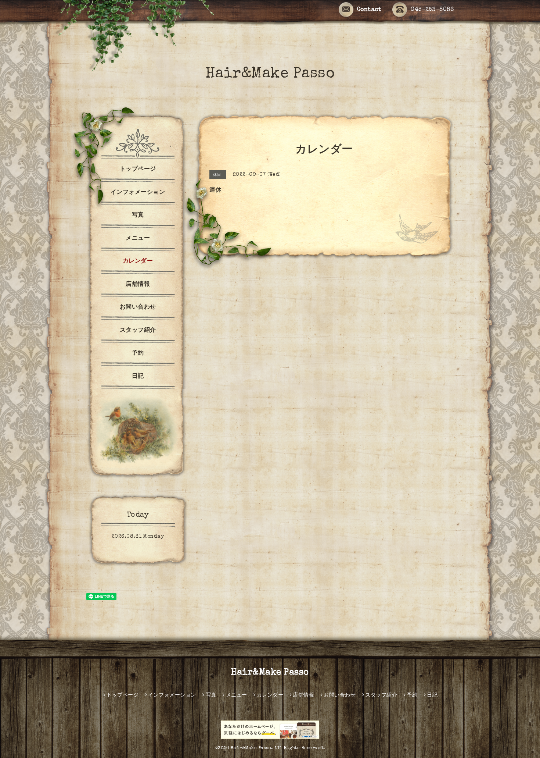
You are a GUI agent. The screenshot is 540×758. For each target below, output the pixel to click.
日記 (138, 377)
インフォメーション (138, 193)
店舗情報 (138, 285)
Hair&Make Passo (270, 74)
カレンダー (138, 261)
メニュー (138, 239)
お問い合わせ (138, 307)
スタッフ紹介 (138, 331)
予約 (138, 353)
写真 (138, 215)
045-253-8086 (432, 10)
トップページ (138, 169)
